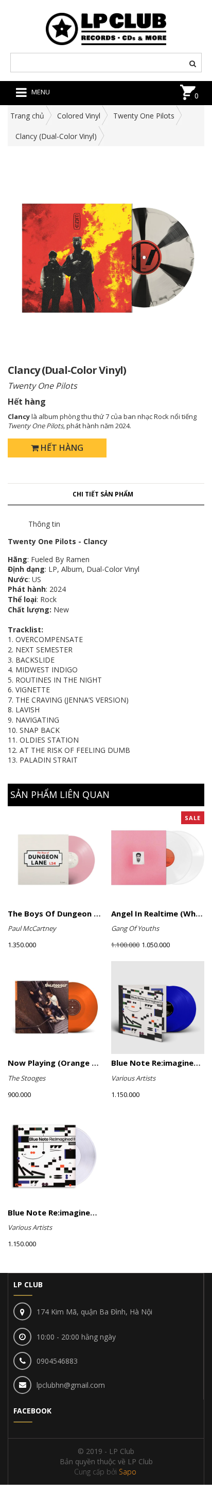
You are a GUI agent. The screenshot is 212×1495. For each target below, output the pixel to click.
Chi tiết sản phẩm (103, 494)
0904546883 (57, 1361)
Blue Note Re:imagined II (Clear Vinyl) (79, 1212)
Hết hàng (61, 447)
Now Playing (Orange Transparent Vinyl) (86, 1063)
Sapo (127, 1472)
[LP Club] (106, 28)
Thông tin (44, 524)
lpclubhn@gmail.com (71, 1385)
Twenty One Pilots (143, 116)
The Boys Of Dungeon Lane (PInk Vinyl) (82, 913)
